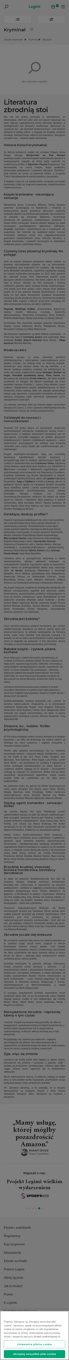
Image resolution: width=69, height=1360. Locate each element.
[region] (34, 1335)
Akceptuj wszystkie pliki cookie (34, 1353)
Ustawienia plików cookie (34, 1344)
